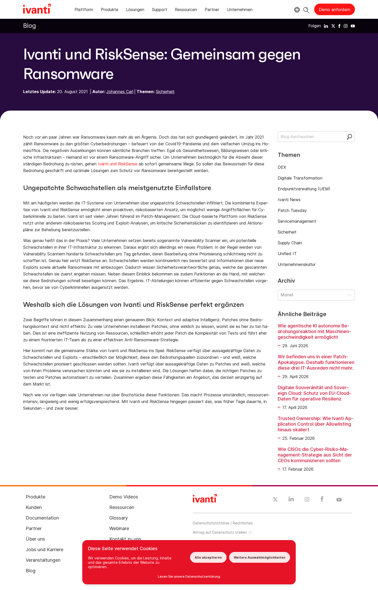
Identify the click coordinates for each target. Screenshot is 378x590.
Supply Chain (290, 242)
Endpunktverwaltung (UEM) (304, 188)
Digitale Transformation (300, 178)
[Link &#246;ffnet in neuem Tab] (326, 25)
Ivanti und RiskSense (117, 163)
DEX (282, 167)
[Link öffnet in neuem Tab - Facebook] (322, 500)
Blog (29, 25)
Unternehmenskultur (297, 264)
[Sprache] (296, 10)
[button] (316, 295)
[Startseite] (37, 9)
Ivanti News (289, 199)
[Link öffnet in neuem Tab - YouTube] (339, 500)
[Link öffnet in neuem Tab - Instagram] (307, 500)
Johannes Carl (119, 91)
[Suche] (306, 9)
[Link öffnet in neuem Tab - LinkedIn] (291, 500)
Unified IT (287, 253)
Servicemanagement (297, 221)
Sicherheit (165, 91)
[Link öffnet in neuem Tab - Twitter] (275, 500)
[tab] (84, 10)
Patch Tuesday (292, 210)
